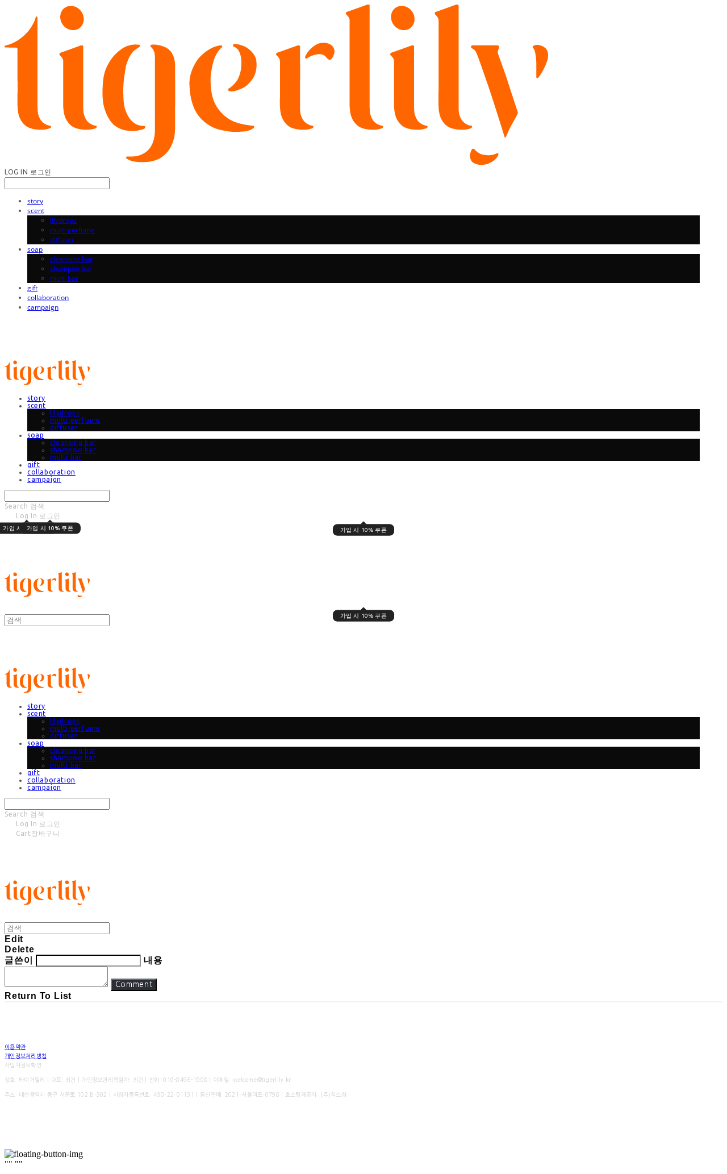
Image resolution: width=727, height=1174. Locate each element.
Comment (134, 984)
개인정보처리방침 (26, 1056)
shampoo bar (71, 268)
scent (35, 210)
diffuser (62, 239)
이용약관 (15, 1047)
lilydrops (63, 220)
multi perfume (72, 230)
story (35, 201)
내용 (153, 960)
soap (35, 249)
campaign (43, 307)
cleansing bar (71, 259)
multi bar (64, 278)
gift (32, 288)
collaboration (48, 297)
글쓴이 (19, 960)
